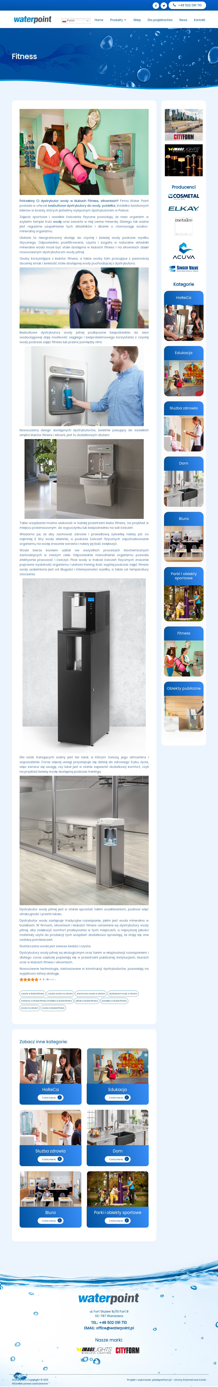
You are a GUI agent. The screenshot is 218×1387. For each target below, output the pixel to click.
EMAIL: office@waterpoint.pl (109, 1328)
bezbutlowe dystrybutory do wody (74, 205)
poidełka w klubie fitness (114, 1000)
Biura (50, 1212)
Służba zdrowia (50, 1151)
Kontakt (199, 20)
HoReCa (50, 1089)
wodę (57, 221)
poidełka (108, 205)
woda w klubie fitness (53, 1007)
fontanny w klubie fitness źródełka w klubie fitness (46, 1000)
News (183, 20)
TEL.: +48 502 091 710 (109, 1322)
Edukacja (117, 1089)
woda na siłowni (29, 1007)
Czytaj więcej (49, 1097)
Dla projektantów (160, 20)
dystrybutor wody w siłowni (123, 993)
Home (99, 20)
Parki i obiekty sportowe (117, 1212)
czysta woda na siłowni (60, 993)
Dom (118, 1151)
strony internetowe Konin (190, 1380)
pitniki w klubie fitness (87, 1000)
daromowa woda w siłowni (91, 993)
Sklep (137, 20)
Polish (70, 20)
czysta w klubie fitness (32, 993)
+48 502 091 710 (189, 5)
